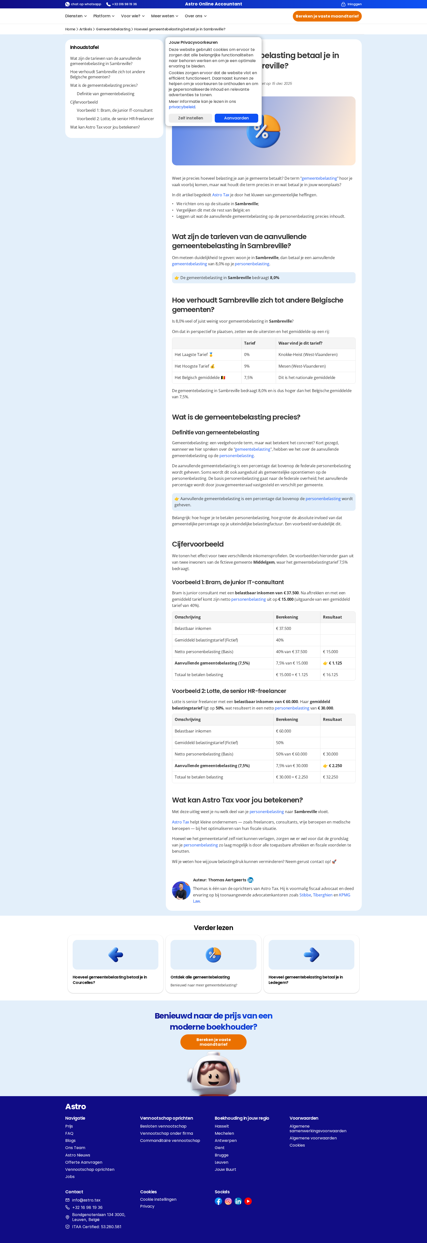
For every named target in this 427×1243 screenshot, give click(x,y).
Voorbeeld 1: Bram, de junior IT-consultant (115, 110)
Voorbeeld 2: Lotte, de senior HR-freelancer (115, 118)
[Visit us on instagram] (228, 1201)
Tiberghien (323, 895)
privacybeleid (182, 107)
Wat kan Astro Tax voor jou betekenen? (105, 127)
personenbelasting (252, 263)
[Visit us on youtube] (248, 1201)
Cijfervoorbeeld (84, 102)
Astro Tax (221, 195)
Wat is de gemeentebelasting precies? (103, 85)
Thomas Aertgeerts (227, 880)
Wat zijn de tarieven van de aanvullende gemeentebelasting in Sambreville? (105, 61)
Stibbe (305, 895)
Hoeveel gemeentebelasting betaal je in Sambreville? (179, 29)
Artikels (85, 29)
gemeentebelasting (113, 29)
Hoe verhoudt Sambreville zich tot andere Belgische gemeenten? (107, 74)
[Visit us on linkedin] (238, 1201)
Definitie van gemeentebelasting (105, 93)
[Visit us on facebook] (218, 1201)
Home (70, 29)
